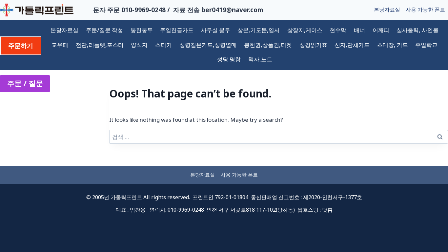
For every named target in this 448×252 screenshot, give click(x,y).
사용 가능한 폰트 (425, 9)
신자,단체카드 (352, 45)
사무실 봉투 (215, 30)
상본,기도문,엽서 (258, 30)
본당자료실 (387, 9)
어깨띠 (381, 30)
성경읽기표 (313, 45)
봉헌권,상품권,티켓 (268, 45)
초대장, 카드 (392, 45)
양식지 (139, 45)
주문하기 (20, 45)
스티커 (163, 45)
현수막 (338, 30)
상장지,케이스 (304, 30)
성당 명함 (229, 59)
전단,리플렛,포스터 (100, 45)
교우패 (59, 45)
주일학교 (426, 45)
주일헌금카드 (176, 30)
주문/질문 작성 (104, 30)
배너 (359, 30)
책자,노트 (260, 59)
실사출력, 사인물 (417, 30)
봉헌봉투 (142, 30)
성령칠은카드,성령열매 (208, 45)
